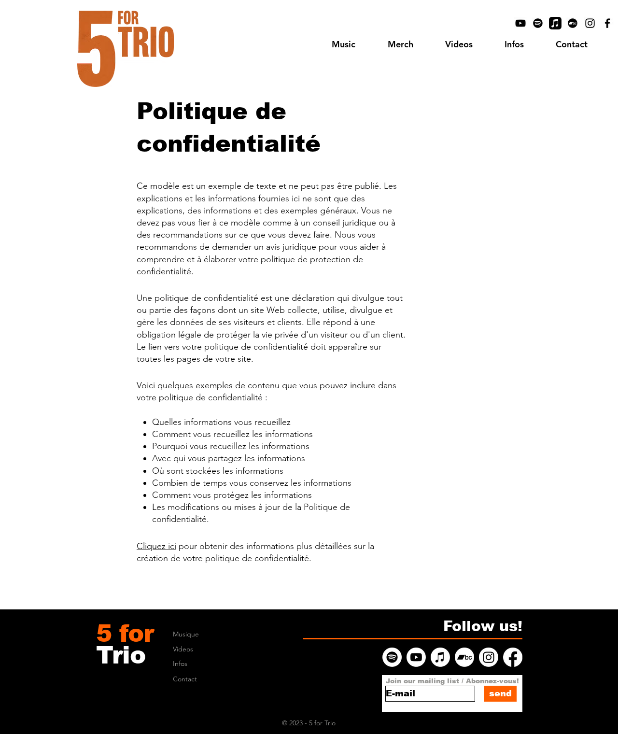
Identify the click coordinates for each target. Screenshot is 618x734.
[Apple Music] (555, 23)
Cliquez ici (156, 546)
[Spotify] (538, 23)
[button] (514, 44)
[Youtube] (416, 657)
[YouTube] (520, 23)
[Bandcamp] (572, 23)
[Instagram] (590, 23)
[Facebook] (607, 23)
